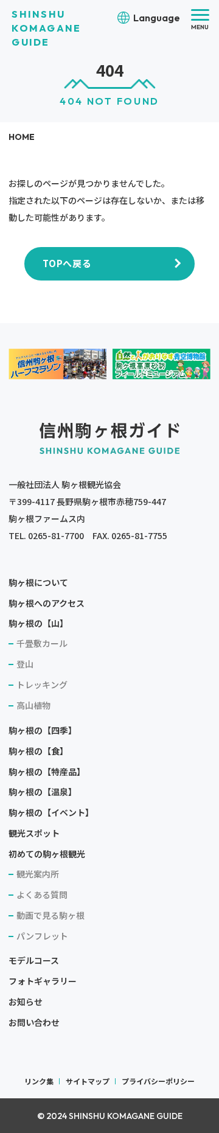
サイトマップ (87, 1081)
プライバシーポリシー (158, 1081)
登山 (24, 664)
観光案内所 (37, 874)
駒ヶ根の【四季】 (43, 730)
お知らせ (26, 1001)
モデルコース (34, 960)
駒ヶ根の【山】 (38, 623)
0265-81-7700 (56, 535)
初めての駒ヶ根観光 (47, 854)
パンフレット (42, 936)
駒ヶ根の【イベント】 (51, 812)
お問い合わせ (34, 1022)
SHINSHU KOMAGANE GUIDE (46, 28)
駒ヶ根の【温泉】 (43, 792)
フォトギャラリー (43, 981)
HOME (22, 136)
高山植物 (33, 705)
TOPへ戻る (67, 263)
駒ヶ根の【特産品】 (47, 771)
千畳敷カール (42, 643)
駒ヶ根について (38, 582)
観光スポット (34, 833)
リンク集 (39, 1081)
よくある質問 (42, 894)
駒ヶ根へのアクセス (47, 603)
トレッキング (42, 684)
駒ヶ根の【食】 (38, 751)
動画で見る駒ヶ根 (50, 915)
